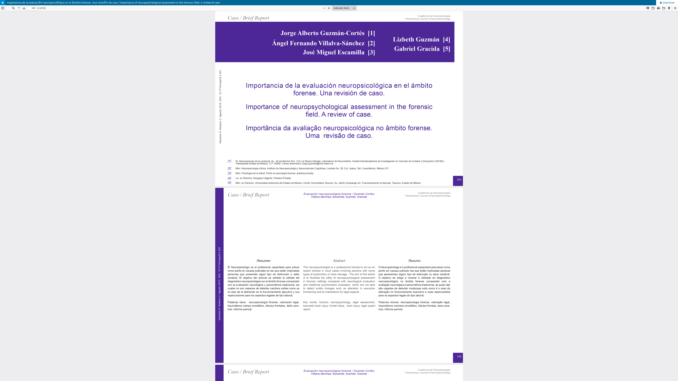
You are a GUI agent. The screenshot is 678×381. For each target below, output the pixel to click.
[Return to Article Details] (2, 2)
